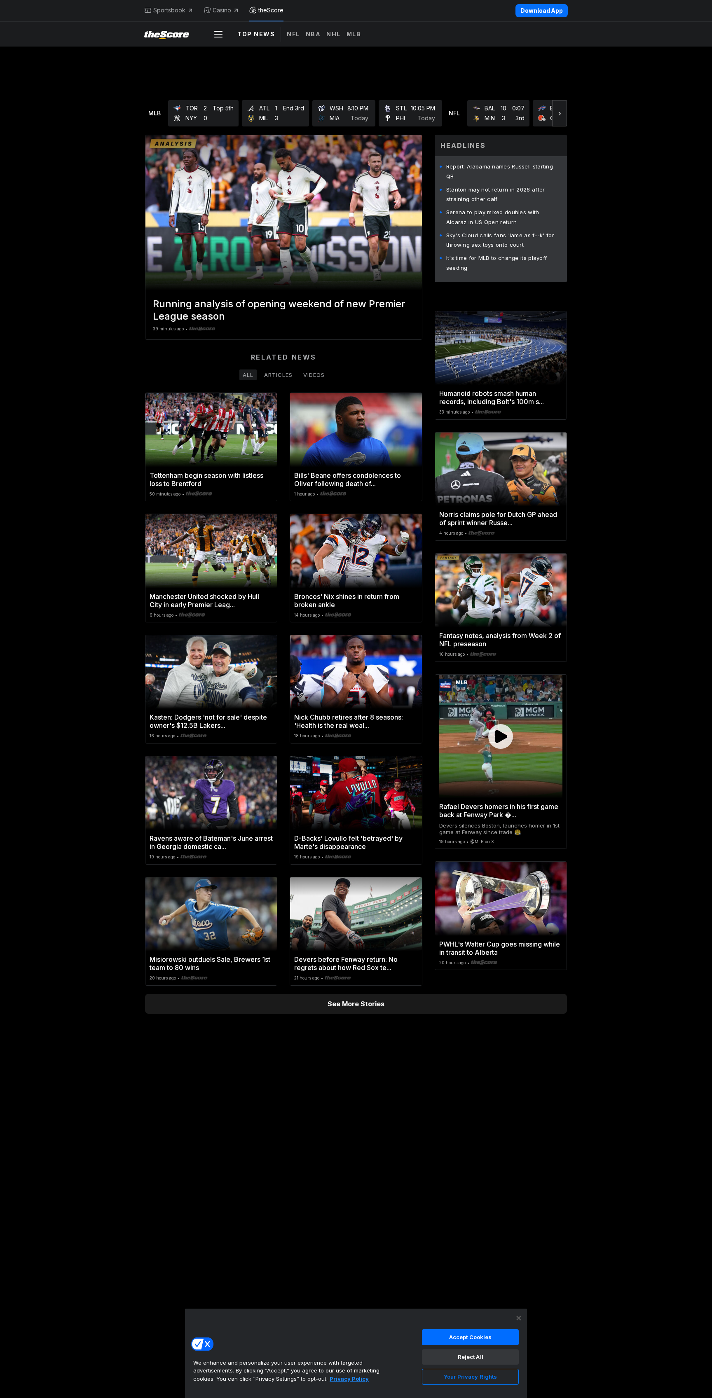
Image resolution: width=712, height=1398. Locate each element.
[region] (356, 1353)
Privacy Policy (349, 1378)
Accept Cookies (470, 1337)
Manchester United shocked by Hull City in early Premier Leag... (204, 600)
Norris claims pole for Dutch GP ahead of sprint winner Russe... (498, 518)
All (248, 375)
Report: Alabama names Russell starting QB (499, 171)
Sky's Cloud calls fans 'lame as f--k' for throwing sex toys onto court (500, 240)
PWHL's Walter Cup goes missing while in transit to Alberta (499, 948)
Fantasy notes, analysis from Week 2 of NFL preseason (500, 639)
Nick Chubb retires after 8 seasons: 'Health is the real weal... (348, 721)
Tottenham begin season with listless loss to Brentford (206, 479)
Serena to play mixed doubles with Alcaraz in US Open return (492, 217)
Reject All (470, 1357)
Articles (278, 375)
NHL (333, 33)
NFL (293, 33)
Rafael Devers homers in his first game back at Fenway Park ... (498, 810)
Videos (314, 375)
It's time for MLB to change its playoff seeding (496, 263)
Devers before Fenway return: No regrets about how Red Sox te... (346, 963)
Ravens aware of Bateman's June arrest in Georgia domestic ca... (211, 842)
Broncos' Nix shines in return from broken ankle (346, 600)
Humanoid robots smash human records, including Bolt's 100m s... (491, 397)
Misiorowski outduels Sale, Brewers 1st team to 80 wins (210, 963)
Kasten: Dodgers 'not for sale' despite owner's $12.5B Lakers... (208, 721)
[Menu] (218, 34)
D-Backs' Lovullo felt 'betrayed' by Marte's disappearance (348, 842)
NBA (313, 33)
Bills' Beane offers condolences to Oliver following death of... (347, 479)
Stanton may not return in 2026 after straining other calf (495, 194)
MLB (354, 33)
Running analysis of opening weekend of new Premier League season (279, 310)
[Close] (518, 1318)
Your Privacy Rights (470, 1376)
